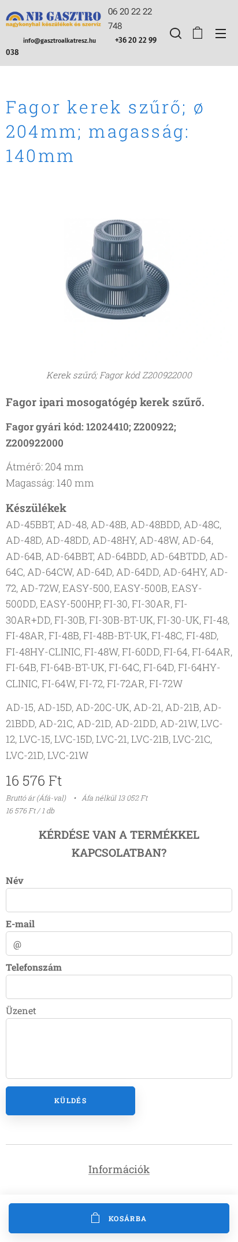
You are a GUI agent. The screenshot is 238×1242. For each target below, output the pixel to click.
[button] (174, 33)
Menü (220, 33)
